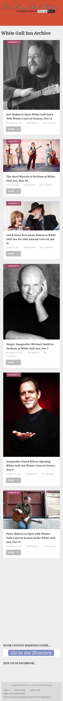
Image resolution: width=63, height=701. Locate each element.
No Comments (49, 123)
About (7, 690)
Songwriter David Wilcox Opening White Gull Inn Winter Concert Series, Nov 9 (30, 465)
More (11, 129)
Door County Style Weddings (39, 685)
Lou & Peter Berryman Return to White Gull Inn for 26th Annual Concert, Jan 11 (31, 239)
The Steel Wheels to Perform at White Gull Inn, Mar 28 (30, 178)
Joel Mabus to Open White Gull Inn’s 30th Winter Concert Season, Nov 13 (29, 116)
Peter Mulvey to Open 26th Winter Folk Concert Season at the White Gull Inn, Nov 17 (31, 538)
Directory (35, 690)
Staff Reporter (32, 123)
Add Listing (20, 690)
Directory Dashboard (14, 693)
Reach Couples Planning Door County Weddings (27, 697)
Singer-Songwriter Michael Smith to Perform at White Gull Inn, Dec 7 (30, 346)
